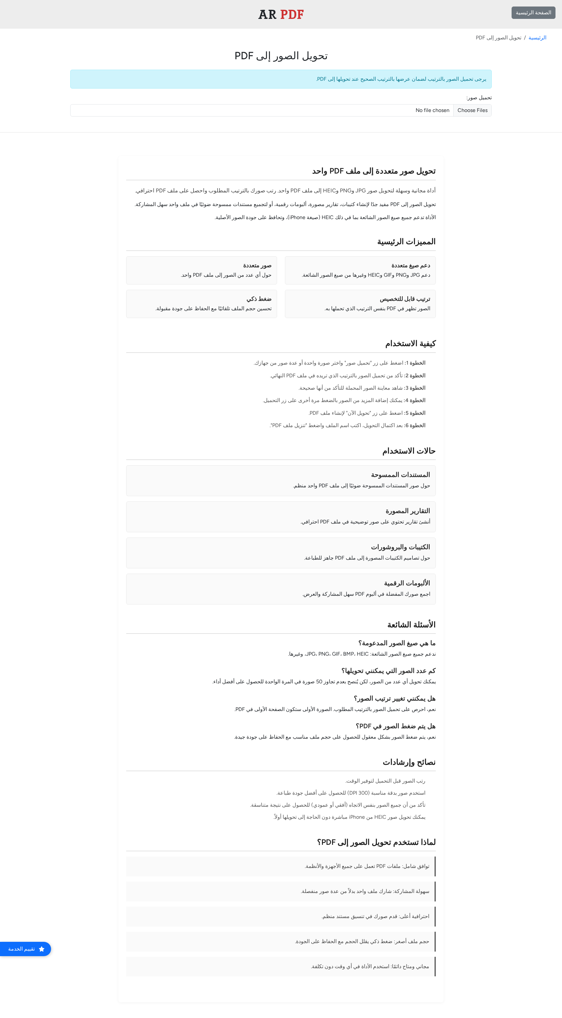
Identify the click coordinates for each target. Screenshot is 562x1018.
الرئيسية (537, 38)
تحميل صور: (479, 97)
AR (281, 14)
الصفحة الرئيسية (533, 12)
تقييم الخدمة (21, 949)
